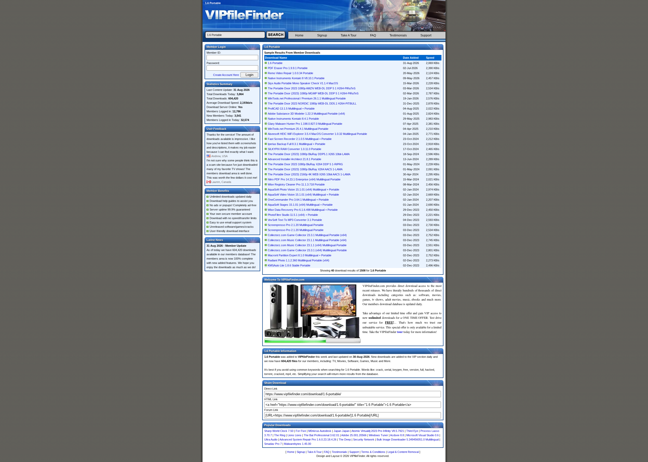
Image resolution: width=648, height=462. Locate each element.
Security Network (363, 439)
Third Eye (412, 430)
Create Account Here (226, 74)
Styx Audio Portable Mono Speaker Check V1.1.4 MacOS (303, 83)
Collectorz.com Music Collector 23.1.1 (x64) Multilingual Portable (307, 245)
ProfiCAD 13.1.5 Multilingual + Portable (291, 108)
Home (299, 35)
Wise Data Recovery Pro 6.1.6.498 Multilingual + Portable (303, 209)
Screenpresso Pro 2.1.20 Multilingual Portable (295, 224)
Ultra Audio (270, 439)
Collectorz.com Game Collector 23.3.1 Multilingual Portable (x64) (307, 235)
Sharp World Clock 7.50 (278, 430)
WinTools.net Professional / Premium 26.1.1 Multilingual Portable (307, 98)
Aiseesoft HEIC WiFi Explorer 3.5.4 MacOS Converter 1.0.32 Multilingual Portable (317, 133)
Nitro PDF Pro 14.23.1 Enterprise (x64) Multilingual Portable (304, 179)
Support (425, 35)
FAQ (373, 35)
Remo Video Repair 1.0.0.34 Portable (290, 73)
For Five (301, 430)
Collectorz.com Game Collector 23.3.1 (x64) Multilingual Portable (307, 250)
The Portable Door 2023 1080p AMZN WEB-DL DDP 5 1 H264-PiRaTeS (311, 88)
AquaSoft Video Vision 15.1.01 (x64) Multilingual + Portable (303, 194)
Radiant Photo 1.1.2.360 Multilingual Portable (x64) (298, 260)
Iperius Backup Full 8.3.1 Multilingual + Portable (296, 143)
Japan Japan (342, 430)
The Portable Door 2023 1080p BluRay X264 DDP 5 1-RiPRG (305, 164)
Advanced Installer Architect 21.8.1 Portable (294, 159)
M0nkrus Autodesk (319, 430)
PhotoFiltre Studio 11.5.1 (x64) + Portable (293, 214)
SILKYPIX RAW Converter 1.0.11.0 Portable (294, 149)
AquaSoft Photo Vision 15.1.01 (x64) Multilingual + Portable (303, 189)
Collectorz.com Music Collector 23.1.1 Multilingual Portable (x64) (307, 240)
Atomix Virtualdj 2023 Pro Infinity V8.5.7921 (378, 430)
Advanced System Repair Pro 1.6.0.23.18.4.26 (307, 439)
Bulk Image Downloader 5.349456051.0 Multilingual (408, 439)
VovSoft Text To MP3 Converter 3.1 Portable (295, 219)
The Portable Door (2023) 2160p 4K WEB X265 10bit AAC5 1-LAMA (309, 174)
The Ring (279, 435)
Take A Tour (348, 35)
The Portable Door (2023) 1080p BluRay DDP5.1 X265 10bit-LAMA (309, 154)
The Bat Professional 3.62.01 (321, 435)
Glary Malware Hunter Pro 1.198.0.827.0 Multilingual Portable (305, 123)
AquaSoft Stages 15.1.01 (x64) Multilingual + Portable (300, 204)
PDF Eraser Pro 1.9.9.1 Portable (288, 68)
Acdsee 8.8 (397, 435)
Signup (322, 35)
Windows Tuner (378, 435)
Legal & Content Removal (403, 451)
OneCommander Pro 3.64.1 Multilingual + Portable (298, 199)
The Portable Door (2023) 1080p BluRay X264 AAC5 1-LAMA (305, 169)
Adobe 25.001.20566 (354, 435)
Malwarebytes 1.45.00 (297, 443)
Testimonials (398, 35)
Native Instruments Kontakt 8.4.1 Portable (293, 118)
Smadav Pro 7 (273, 443)
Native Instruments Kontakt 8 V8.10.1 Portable (296, 78)
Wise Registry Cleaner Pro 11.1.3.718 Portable (296, 184)
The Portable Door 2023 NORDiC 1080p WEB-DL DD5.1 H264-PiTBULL (312, 103)
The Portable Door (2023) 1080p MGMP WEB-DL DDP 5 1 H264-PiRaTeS (313, 93)
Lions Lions (294, 435)
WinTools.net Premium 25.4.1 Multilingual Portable (298, 128)
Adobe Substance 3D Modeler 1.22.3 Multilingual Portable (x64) (306, 113)
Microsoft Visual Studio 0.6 (422, 435)
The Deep (345, 439)
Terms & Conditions (373, 451)
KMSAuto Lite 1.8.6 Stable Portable (289, 265)
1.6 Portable (275, 63)
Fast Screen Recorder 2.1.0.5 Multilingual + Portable (300, 138)
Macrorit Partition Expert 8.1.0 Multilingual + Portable (299, 255)
